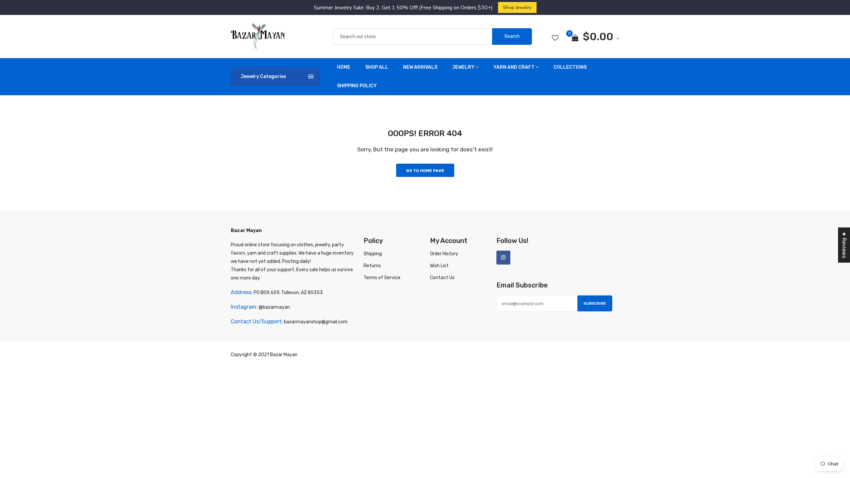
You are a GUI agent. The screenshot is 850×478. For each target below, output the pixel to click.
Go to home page (425, 170)
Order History (444, 254)
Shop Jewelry (517, 7)
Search (512, 36)
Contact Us (442, 277)
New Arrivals (420, 67)
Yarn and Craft (514, 67)
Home (343, 67)
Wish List (439, 266)
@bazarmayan (274, 307)
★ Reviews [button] (844, 245)
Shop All (376, 67)
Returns (372, 266)
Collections (570, 67)
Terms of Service (382, 277)
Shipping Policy (357, 86)
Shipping (373, 254)
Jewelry (463, 67)
